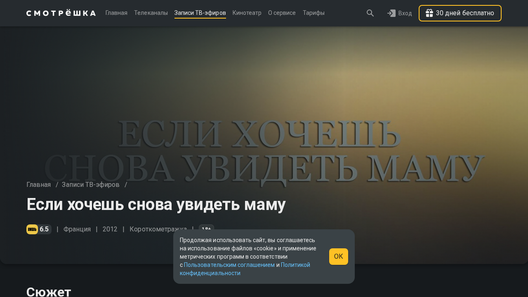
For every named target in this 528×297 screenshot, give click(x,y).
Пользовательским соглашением (229, 265)
